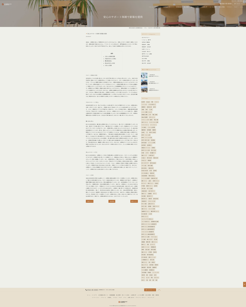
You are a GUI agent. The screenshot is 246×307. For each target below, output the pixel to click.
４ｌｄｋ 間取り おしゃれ (147, 112)
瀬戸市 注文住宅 (152, 132)
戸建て (146, 109)
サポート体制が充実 (110, 56)
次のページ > (134, 201)
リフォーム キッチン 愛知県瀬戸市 (148, 231)
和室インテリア (144, 155)
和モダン (143, 280)
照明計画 (149, 160)
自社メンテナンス (145, 264)
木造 (147, 280)
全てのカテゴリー (146, 37)
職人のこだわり (149, 239)
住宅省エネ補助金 (146, 42)
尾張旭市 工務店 (146, 44)
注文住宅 (151, 275)
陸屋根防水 (154, 267)
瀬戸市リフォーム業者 (147, 54)
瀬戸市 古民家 (144, 142)
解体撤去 (149, 272)
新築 (152, 101)
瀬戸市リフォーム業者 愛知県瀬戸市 (148, 229)
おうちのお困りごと (152, 104)
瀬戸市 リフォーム (145, 216)
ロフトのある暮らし (145, 173)
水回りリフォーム (146, 49)
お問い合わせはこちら (238, 3)
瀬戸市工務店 (153, 249)
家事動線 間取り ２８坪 (146, 114)
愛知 (147, 275)
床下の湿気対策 (144, 257)
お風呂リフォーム (156, 206)
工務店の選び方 (144, 191)
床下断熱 (150, 252)
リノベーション (144, 104)
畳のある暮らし (144, 168)
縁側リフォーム (154, 241)
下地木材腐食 (144, 272)
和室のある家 (151, 168)
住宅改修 (155, 185)
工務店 (143, 109)
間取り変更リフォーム (155, 211)
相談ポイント (144, 193)
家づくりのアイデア (145, 163)
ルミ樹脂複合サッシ (145, 259)
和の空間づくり (153, 152)
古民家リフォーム (156, 180)
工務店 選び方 (144, 201)
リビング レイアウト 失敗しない (147, 219)
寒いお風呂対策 (144, 213)
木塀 (149, 262)
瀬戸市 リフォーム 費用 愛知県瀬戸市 (148, 226)
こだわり (147, 152)
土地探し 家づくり (151, 203)
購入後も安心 (108, 61)
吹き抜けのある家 (145, 170)
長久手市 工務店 (146, 60)
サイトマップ (151, 297)
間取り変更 (148, 241)
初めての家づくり (152, 191)
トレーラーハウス (155, 272)
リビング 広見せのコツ (146, 221)
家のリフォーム (152, 117)
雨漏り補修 (149, 267)
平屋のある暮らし (152, 175)
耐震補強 (143, 241)
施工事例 (143, 101)
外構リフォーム (144, 262)
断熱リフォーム (150, 183)
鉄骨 (150, 280)
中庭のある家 (155, 157)
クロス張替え (144, 127)
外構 (148, 244)
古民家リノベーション (145, 247)
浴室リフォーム (144, 208)
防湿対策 (154, 252)
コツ (147, 132)
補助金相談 (143, 267)
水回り (155, 275)
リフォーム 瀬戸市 (146, 39)
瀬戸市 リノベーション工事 (147, 137)
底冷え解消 (143, 254)
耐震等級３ (143, 107)
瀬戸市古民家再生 (150, 254)
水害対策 (143, 275)
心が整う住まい (151, 155)
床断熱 (143, 249)
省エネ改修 (144, 58)
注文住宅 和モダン (146, 51)
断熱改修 (156, 264)
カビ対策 (150, 213)
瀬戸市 (154, 107)
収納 (156, 280)
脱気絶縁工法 (151, 269)
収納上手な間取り (145, 117)
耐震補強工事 (153, 247)
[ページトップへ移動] (159, 290)
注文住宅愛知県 (144, 175)
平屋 (151, 277)
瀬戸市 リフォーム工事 (146, 134)
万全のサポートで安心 (110, 58)
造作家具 (154, 170)
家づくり (154, 193)
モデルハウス (156, 277)
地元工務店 (143, 196)
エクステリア (152, 244)
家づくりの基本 (149, 188)
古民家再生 (153, 140)
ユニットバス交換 (152, 208)
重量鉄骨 (154, 129)
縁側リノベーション (152, 257)
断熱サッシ (143, 244)
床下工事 (155, 239)
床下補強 (143, 185)
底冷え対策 (152, 259)
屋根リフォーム (144, 180)
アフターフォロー (154, 236)
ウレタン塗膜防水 (145, 269)
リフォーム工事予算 (151, 127)
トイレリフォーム (153, 124)
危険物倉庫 (149, 129)
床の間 (143, 152)
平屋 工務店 (155, 114)
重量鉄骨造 (143, 129)
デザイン (143, 277)
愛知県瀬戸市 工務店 (154, 221)
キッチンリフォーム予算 (153, 122)
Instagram (148, 101)
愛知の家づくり (149, 196)
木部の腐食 (151, 264)
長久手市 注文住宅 (146, 63)
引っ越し (151, 109)
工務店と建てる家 (154, 178)
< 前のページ (89, 201)
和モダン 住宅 (144, 206)
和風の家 (150, 198)
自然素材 (153, 147)
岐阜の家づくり (144, 198)
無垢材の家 (152, 173)
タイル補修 (143, 239)
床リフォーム (144, 183)
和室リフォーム (144, 252)
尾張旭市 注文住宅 (146, 46)
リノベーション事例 (151, 142)
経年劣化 (153, 262)
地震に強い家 (149, 107)
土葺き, (150, 180)
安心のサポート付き (110, 63)
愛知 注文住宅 (155, 198)
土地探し (143, 132)
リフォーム (156, 101)
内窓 (153, 280)
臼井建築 (149, 206)
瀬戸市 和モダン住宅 (145, 140)
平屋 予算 (156, 119)
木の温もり (143, 157)
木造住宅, (156, 183)
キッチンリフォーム (145, 124)
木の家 (150, 170)
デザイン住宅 (144, 165)
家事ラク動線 (150, 165)
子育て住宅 (143, 188)
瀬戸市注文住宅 (145, 56)
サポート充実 (108, 65)
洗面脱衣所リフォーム (145, 211)
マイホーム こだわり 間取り (147, 119)
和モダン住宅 (153, 150)
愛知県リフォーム (149, 185)
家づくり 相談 (144, 203)
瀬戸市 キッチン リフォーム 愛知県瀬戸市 (149, 224)
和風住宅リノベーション (146, 147)
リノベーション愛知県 (145, 178)
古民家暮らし (149, 145)
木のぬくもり (144, 160)
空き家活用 (143, 145)
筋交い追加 (147, 249)
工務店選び (150, 193)
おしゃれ (147, 277)
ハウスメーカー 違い (151, 201)
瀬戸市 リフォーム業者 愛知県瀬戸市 (148, 234)
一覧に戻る (111, 201)
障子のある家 (149, 157)
